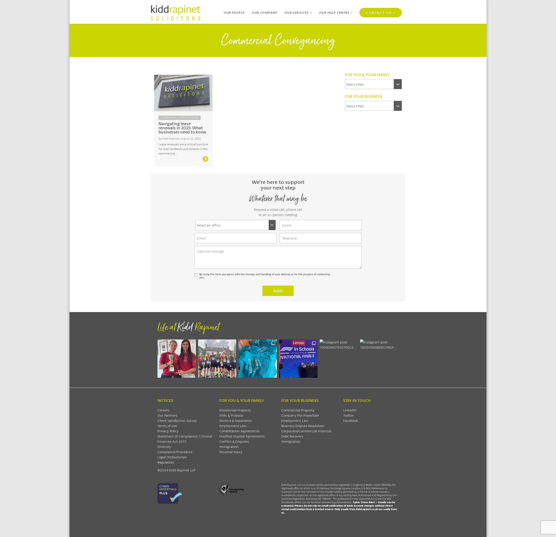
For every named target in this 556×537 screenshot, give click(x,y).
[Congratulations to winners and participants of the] (176, 358)
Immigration (229, 446)
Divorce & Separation (235, 420)
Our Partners (167, 415)
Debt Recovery (292, 436)
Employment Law (232, 425)
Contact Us (378, 12)
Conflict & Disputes (234, 441)
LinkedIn (350, 410)
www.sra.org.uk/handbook (336, 502)
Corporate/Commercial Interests (306, 431)
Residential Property (235, 410)
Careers (163, 410)
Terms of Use (167, 425)
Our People (234, 12)
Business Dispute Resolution (302, 425)
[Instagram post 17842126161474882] (298, 358)
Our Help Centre (334, 12)
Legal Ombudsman (172, 457)
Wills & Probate (231, 415)
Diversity (164, 446)
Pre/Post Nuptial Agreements (242, 436)
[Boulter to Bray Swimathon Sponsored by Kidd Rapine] (257, 358)
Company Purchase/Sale (300, 415)
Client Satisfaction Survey (177, 420)
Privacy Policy (168, 431)
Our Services (297, 12)
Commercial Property (297, 410)
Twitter (348, 415)
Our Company (264, 12)
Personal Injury (230, 451)
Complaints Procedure (174, 451)
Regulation (165, 462)
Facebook (350, 420)
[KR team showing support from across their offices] (217, 358)
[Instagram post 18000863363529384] (379, 358)
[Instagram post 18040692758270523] (339, 358)
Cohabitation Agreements (239, 431)
